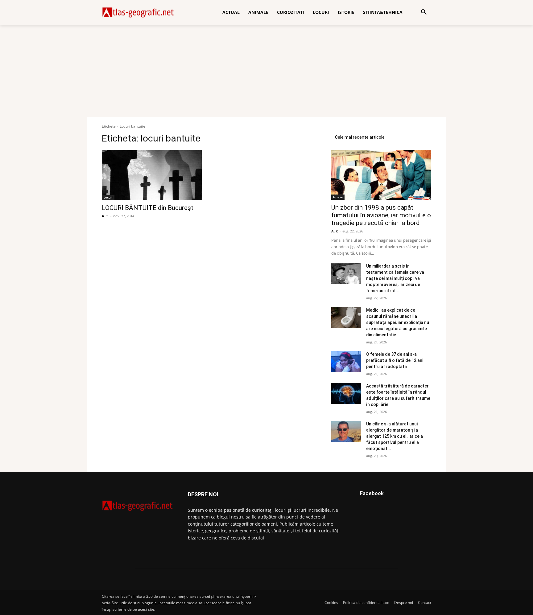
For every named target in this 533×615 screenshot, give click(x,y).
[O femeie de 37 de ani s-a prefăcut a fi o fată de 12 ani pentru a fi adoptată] (346, 361)
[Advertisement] (266, 71)
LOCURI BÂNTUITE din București (148, 207)
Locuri (108, 197)
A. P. (334, 231)
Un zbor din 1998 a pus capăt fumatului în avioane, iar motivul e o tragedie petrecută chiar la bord (381, 215)
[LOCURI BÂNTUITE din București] (152, 175)
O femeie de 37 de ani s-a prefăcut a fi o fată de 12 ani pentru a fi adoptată (394, 360)
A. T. (105, 216)
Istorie (338, 197)
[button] (423, 12)
